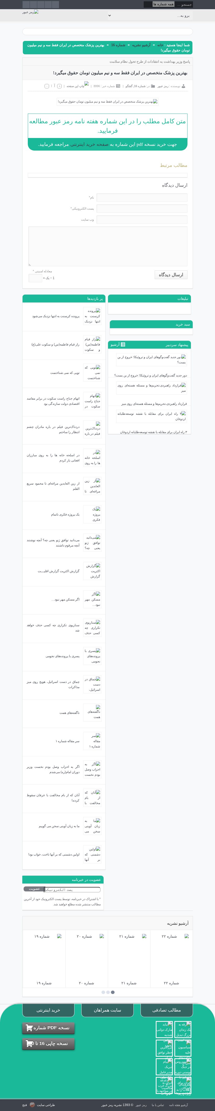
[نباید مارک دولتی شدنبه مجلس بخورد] (164, 1029)
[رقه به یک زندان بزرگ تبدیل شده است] (182, 1029)
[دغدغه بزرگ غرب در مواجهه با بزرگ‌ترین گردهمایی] (164, 1085)
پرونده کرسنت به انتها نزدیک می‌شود (55, 316)
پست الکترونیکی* (82, 208)
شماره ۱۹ (44, 983)
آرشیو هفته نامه (178, 1105)
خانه (160, 45)
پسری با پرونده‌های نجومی (62, 656)
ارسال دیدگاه (171, 274)
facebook (48, 4)
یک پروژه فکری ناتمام (65, 514)
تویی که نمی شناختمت (64, 373)
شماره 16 (118, 45)
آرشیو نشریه (141, 45)
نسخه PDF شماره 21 (48, 1027)
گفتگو (129, 86)
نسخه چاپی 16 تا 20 (48, 1043)
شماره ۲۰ (86, 983)
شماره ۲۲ (171, 983)
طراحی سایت (45, 1105)
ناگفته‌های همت (69, 713)
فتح (24, 1105)
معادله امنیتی (42, 271)
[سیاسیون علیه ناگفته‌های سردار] (182, 1048)
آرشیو (116, 344)
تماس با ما (158, 1105)
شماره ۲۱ (129, 983)
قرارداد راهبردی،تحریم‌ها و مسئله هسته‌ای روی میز (154, 404)
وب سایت (87, 219)
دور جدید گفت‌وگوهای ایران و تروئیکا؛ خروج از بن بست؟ (150, 375)
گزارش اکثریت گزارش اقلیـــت (58, 571)
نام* (91, 197)
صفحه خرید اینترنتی (89, 144)
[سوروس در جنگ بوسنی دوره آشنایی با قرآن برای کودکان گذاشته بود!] (182, 1066)
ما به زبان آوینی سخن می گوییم (59, 826)
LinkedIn (33, 4)
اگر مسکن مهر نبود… (65, 599)
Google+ (40, 4)
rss (26, 4)
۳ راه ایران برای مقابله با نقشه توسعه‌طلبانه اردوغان (153, 432)
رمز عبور (163, 86)
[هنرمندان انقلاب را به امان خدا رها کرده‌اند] (182, 1085)
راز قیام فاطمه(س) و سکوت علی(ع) (55, 344)
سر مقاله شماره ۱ (67, 741)
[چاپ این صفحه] (78, 86)
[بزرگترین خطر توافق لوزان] (164, 1048)
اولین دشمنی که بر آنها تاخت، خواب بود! (53, 854)
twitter (55, 4)
